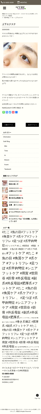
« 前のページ (8, 125)
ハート (20, 360)
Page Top (37, 398)
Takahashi (7, 169)
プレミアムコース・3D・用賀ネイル (16, 363)
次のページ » (32, 125)
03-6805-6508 (8, 2)
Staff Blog (6, 17)
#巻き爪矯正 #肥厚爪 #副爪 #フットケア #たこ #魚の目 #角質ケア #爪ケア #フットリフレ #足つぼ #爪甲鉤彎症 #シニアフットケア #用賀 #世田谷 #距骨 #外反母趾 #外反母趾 (20, 334)
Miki (5, 146)
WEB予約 (23, 2)
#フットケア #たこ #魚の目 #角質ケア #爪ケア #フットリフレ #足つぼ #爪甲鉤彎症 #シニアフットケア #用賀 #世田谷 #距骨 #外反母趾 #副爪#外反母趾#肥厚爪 (20, 268)
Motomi (6, 160)
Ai (12, 17)
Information (7, 137)
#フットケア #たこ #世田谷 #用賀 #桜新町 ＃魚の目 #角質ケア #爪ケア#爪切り (20, 250)
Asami (6, 164)
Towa (6, 151)
